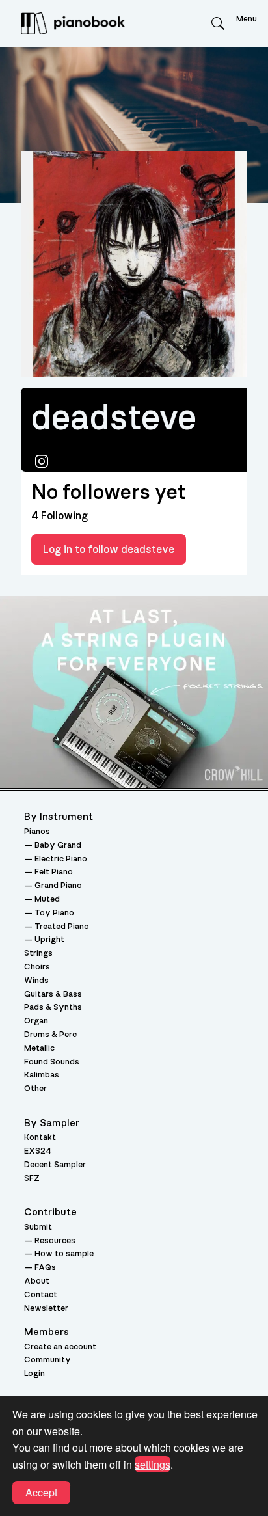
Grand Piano (58, 886)
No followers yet (108, 492)
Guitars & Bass (53, 994)
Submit (38, 1227)
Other (35, 1089)
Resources (54, 1241)
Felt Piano (53, 872)
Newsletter (46, 1309)
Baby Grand (57, 845)
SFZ (32, 1178)
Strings (38, 953)
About (36, 1281)
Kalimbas (41, 1075)
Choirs (37, 967)
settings (152, 1464)
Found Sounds (51, 1062)
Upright (49, 940)
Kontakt (40, 1137)
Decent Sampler (55, 1165)
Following (59, 516)
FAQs (45, 1268)
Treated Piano (61, 927)
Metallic (39, 1048)
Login (34, 1374)
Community (47, 1360)
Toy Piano (54, 913)
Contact (40, 1295)
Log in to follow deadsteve (108, 550)
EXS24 (37, 1151)
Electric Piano (60, 859)
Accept (41, 1492)
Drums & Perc (50, 1035)
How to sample (64, 1254)
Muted (47, 899)
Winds (36, 981)
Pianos (37, 832)
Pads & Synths (53, 1007)
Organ (36, 1021)
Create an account (60, 1347)
